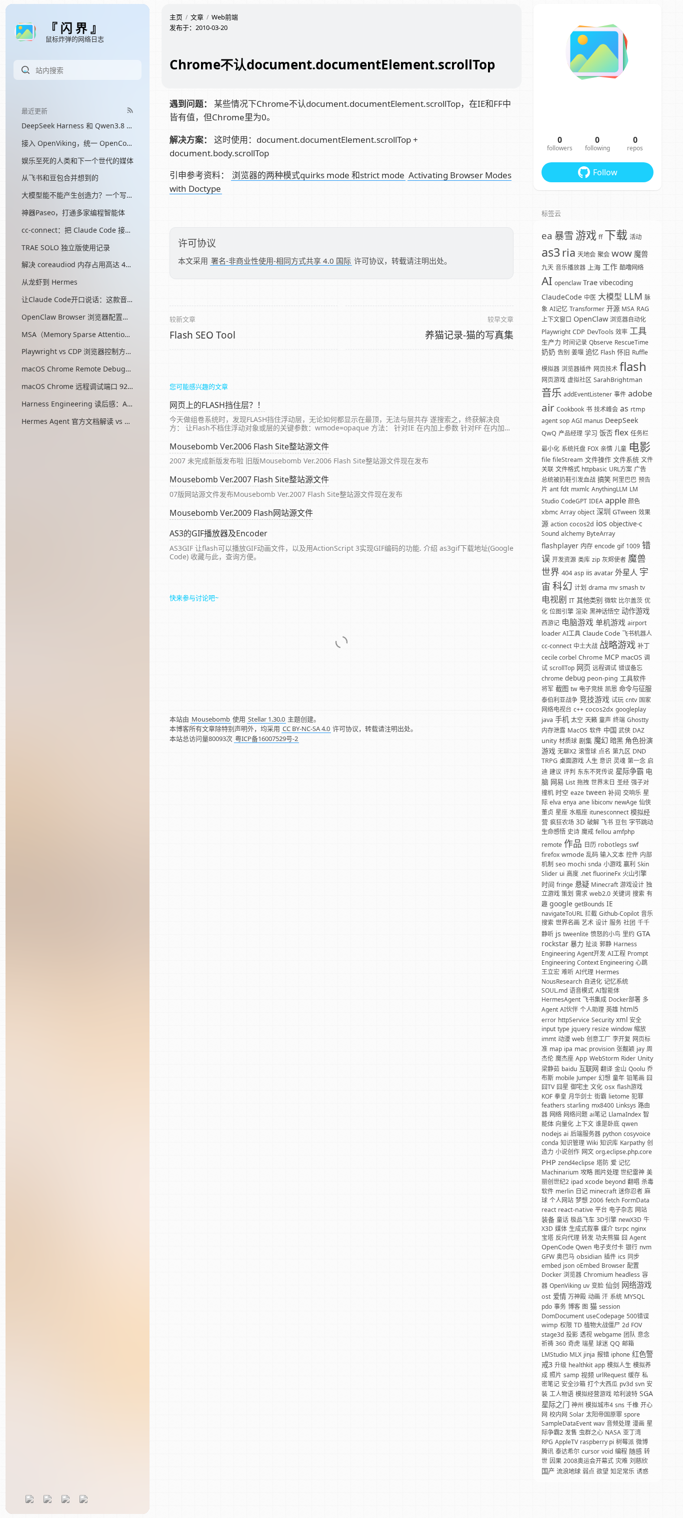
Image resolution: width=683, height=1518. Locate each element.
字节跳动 (641, 822)
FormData (636, 1200)
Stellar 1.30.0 (266, 719)
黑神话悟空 (605, 611)
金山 (620, 1069)
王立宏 (551, 972)
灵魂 (620, 761)
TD (578, 1325)
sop (565, 420)
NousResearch (562, 981)
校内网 (559, 1414)
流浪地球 (568, 1471)
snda (595, 864)
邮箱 (628, 1343)
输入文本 (612, 854)
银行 (632, 1247)
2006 (597, 1200)
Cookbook (570, 409)
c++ (579, 709)
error (549, 1020)
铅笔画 (635, 1078)
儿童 (620, 448)
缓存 (634, 1375)
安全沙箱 (574, 1384)
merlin (565, 1191)
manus (593, 420)
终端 (619, 720)
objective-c (625, 523)
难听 (568, 972)
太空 (577, 720)
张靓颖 (625, 1049)
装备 (548, 1219)
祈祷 (548, 1343)
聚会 (604, 254)
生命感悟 (554, 831)
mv (613, 587)
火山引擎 (634, 873)
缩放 (640, 1029)
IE (609, 903)
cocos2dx (600, 709)
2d (625, 1325)
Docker (552, 1274)
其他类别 (589, 600)
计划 (580, 587)
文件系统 (626, 459)
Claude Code (601, 633)
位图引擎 (562, 611)
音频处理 (618, 1423)
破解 (593, 822)
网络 (556, 1114)
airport (637, 623)
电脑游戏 (578, 622)
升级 (560, 1365)
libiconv (602, 802)
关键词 (621, 893)
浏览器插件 (577, 369)
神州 (578, 1405)
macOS (631, 657)
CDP (578, 332)
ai (566, 1134)
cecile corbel (559, 657)
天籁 (591, 720)
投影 (572, 1334)
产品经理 (570, 433)
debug (575, 678)
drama (597, 587)
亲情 (606, 448)
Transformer (587, 309)
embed (551, 1265)
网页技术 (606, 369)
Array (568, 512)
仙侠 (645, 802)
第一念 (637, 761)
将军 (548, 689)
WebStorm (604, 1058)
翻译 (606, 1069)
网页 (583, 667)
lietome (619, 1096)
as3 (551, 252)
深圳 (603, 511)
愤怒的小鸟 (605, 934)
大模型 (610, 296)
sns (619, 1405)
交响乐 (632, 792)
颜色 (634, 501)
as (624, 408)
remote (552, 844)
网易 (557, 781)
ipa (568, 1049)
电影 (639, 446)
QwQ (549, 433)
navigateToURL (562, 913)
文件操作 (598, 459)
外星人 (626, 572)
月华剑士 (580, 1096)
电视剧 (554, 599)
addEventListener (588, 394)
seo (561, 864)
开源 (613, 308)
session (609, 1306)
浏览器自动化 (628, 319)
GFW (548, 1256)
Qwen (584, 1247)
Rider (628, 1058)
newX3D (630, 1219)
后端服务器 (585, 1134)
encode (604, 546)
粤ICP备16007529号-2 (266, 738)
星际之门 (556, 1404)
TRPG (550, 761)
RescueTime (631, 342)
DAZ (638, 730)
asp (579, 573)
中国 (610, 730)
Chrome (590, 657)
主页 (176, 16)
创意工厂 (598, 1039)
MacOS (578, 730)
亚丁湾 (632, 1432)
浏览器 (573, 1274)
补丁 (644, 646)
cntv (631, 700)
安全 (636, 1020)
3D (580, 821)
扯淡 (592, 944)
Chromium (598, 1274)
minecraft (603, 1191)
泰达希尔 (568, 1451)
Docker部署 (624, 999)
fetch (613, 1200)
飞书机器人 (637, 633)
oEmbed (588, 1265)
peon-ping (602, 678)
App (582, 1058)
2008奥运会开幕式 (589, 1461)
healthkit (580, 1365)
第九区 (621, 751)
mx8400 (603, 1105)
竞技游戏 (595, 699)
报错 (603, 1354)
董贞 (548, 812)
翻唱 (634, 1181)
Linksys (626, 1105)
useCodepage (605, 1316)
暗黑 (616, 740)
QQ (615, 1343)
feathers (553, 1105)
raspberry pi (597, 1442)
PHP (549, 1162)
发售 (571, 1432)
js (558, 933)
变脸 (598, 1285)
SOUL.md (555, 990)
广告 (640, 469)
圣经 (623, 782)
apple (615, 500)
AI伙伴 (569, 1009)
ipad (577, 1181)
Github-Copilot (619, 913)
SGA (646, 1393)
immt (549, 1039)
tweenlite (575, 934)
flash (633, 366)
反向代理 (568, 1237)
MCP (611, 657)
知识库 (609, 1142)
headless (627, 1274)
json (568, 1265)
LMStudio (555, 1354)
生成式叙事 (584, 1228)
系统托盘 (574, 448)
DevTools (600, 332)
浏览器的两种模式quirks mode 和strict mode (318, 175)
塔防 (602, 1162)
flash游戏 (629, 1087)
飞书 (607, 822)
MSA (628, 309)
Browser (613, 1265)
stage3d (553, 1334)
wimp (550, 1325)
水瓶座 (579, 812)
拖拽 (583, 782)
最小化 (551, 448)
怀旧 (623, 352)
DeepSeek (621, 420)
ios (601, 523)
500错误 (637, 1316)
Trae (590, 282)
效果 (644, 512)
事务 (560, 1306)
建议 (556, 771)
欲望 (602, 1471)
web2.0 (600, 893)
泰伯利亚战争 (560, 700)
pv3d (626, 1384)
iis (589, 572)
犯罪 (638, 1096)
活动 (636, 237)
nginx (638, 1228)
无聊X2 (567, 751)
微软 (610, 600)
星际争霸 (630, 771)
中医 (590, 297)
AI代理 (585, 972)
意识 (606, 761)
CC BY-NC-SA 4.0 (306, 728)
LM (634, 489)
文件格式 (568, 469)
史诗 (574, 831)
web (578, 1038)
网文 (588, 1151)
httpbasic (594, 469)
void (607, 1451)
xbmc (550, 511)
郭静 (606, 944)
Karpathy (632, 1142)
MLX (576, 1354)
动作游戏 (636, 611)
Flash (607, 352)
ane (584, 801)
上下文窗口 (557, 319)
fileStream (567, 459)
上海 (594, 267)
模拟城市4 (599, 1405)
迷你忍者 (630, 1191)
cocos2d (582, 524)
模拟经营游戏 (594, 1394)
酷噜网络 (632, 267)
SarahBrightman (618, 380)
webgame (608, 1334)
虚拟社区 (580, 380)
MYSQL (634, 1296)
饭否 (606, 432)
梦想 (582, 1200)
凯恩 (611, 689)
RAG (642, 309)
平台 (601, 1209)
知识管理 (572, 1142)
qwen (630, 1124)
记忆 (624, 1162)
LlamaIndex (624, 1114)
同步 (634, 1256)
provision (601, 1049)
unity (549, 740)
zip (596, 559)
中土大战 (586, 646)
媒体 (561, 1228)
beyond (615, 1181)
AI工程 (617, 953)
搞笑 (604, 479)
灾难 (622, 1461)
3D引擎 (606, 1219)
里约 (628, 934)
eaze (577, 792)
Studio (550, 501)
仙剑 (613, 1285)
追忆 (592, 352)
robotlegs (612, 844)
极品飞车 (582, 1219)
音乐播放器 (571, 267)
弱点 (588, 1471)
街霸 (600, 1096)
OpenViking (565, 1285)
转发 (588, 1237)
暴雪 (564, 235)
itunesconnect (609, 812)
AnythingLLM (610, 489)
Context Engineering (605, 962)
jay (640, 1049)
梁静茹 (551, 1069)
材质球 (568, 741)
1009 (633, 546)
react (549, 1209)
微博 (642, 1442)
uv (586, 1285)
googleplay (631, 709)
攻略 (586, 1172)
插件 (610, 1256)
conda (550, 1142)
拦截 (591, 913)
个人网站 (562, 1200)
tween (596, 792)
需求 (582, 893)
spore (632, 1414)
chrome (552, 678)
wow (622, 253)
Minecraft (604, 884)
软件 (596, 730)
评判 (570, 771)
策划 (568, 893)
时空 (562, 792)
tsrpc (622, 1228)
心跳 (642, 962)
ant (554, 489)
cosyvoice (637, 1134)
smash (629, 587)
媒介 (607, 1228)
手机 (562, 719)
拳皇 (560, 1096)
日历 (590, 844)
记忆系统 (616, 981)
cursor (591, 1451)
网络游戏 (637, 1285)
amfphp (623, 831)
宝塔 (548, 1237)
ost (546, 1296)
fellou (603, 831)
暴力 (577, 943)
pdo (547, 1306)
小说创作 (568, 1151)
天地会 (587, 254)
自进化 (593, 981)
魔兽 (641, 254)
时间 (548, 884)
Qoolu (636, 1069)
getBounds (589, 904)
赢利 (630, 864)
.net (585, 873)
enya (569, 802)
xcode (594, 1181)
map (556, 1049)
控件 (632, 854)
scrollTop (562, 668)
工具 (638, 331)
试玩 (618, 700)
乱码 (592, 854)
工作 (610, 267)
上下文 (585, 1124)
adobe (640, 393)
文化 (596, 1087)
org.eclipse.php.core (624, 1151)
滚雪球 (587, 751)
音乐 (552, 392)
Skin (643, 864)
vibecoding (616, 282)
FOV (636, 1325)
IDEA (596, 501)
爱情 (559, 1296)
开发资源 (564, 559)
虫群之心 (591, 1432)
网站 (641, 1209)
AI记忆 (559, 309)
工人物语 (562, 1394)
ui (562, 873)
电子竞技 (591, 689)
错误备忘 (630, 668)
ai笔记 (598, 1114)
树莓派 (625, 1442)
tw (573, 689)
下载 (616, 235)
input (549, 1029)
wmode (573, 854)
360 (561, 1343)
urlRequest (611, 1375)
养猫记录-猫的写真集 (469, 335)
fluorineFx (606, 873)
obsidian (589, 1256)
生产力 (551, 342)
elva (555, 802)
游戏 (586, 235)
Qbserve (600, 342)
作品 (573, 843)
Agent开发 (591, 953)
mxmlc (580, 489)
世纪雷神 (632, 1172)
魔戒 (588, 831)
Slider (550, 873)
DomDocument (563, 1316)
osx (609, 1087)
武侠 (624, 730)
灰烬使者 (614, 559)
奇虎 (574, 1343)
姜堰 (578, 352)
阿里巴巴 (624, 479)
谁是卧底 (608, 1124)
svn (639, 1384)
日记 (582, 1191)
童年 (618, 1078)
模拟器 (551, 369)
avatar (603, 572)
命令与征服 (635, 688)
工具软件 (633, 678)
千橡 (632, 1405)
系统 (616, 1296)
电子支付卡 (609, 1247)
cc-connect (557, 646)
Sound (550, 533)
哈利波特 (626, 1394)
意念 (644, 1334)
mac (580, 1048)
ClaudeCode (562, 297)
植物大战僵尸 (602, 1325)
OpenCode (558, 1246)
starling (578, 1105)
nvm (646, 1247)
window (621, 1029)
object (586, 512)
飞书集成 (594, 999)
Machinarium (560, 1172)
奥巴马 (565, 1256)
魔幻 (601, 740)
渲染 (582, 611)
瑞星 (588, 1343)
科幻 (562, 586)
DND (639, 751)
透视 (586, 1334)
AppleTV (566, 1442)
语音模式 (582, 990)
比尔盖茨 (630, 600)
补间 (614, 792)
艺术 (588, 922)
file (546, 459)
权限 (566, 1325)
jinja (589, 1354)
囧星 (562, 1087)
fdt (564, 488)
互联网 (588, 1068)
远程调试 (604, 668)
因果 (556, 1461)
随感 (635, 1451)
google (561, 903)
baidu (569, 1069)
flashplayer (560, 545)
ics (622, 1256)
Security (603, 1020)
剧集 (585, 740)
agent (550, 420)
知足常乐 (622, 1471)
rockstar (555, 943)
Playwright (556, 332)
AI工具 (571, 633)
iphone (620, 1354)
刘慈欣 (639, 1461)
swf (633, 844)
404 (567, 572)
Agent (638, 1237)
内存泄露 (554, 730)
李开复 (621, 1039)
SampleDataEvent (567, 1423)
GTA (643, 933)
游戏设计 (632, 884)
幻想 (604, 1078)
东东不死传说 (596, 771)
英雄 (612, 1009)
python (612, 1134)
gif (620, 546)
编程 (621, 1451)
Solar (577, 1414)
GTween (624, 511)
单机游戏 (611, 622)
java (547, 720)
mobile (565, 1078)
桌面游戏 (572, 761)
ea (547, 235)
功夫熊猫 (608, 1237)
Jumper (586, 1078)
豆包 (621, 822)
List (570, 782)
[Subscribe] (130, 110)
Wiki (592, 1142)
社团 (630, 922)
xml (622, 1019)
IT (571, 600)
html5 (629, 1009)
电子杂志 (621, 1209)
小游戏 (613, 864)
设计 (602, 922)
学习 (591, 432)
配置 (633, 1265)
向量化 (565, 1124)
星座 (562, 812)
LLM (633, 296)
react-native (575, 1209)
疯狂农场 (562, 822)
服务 (616, 922)
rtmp (638, 409)
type (564, 1029)
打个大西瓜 (603, 1384)
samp (571, 1375)
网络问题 (576, 1114)
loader (551, 633)
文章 (197, 16)
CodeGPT (574, 501)
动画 (594, 1296)
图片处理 (606, 1172)
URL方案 (620, 469)
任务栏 (639, 433)
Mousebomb (211, 719)
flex (621, 432)
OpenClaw (591, 319)
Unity (646, 1058)
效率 (622, 332)
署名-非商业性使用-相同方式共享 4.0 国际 (281, 261)
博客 (574, 1306)
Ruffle (640, 352)
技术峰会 (606, 409)
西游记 (551, 623)
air (548, 407)
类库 (584, 559)
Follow (605, 172)
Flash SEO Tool (203, 335)
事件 (620, 394)
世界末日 (603, 782)
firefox (551, 854)
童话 (562, 1219)
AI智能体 (608, 990)
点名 (604, 751)
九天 (548, 267)
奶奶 (549, 352)
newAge (625, 802)
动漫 (564, 1039)
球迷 (602, 1343)
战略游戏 (618, 645)
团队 (630, 1334)
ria (569, 252)
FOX (593, 448)
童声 (605, 720)
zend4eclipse (576, 1162)
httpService (574, 1020)
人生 (592, 761)
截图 (562, 688)
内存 (586, 546)
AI (547, 281)
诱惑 (642, 1471)
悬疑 (582, 884)
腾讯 (548, 1451)
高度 (572, 873)
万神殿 (577, 1296)
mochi (577, 864)
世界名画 (568, 922)
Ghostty (637, 720)
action (559, 524)
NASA (613, 1432)
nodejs (552, 1133)
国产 (548, 1471)
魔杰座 (565, 1058)
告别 (564, 352)
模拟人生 (619, 1365)
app (599, 1365)
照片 (556, 1375)
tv (642, 587)
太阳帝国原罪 (604, 1414)
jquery (581, 1029)
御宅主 (579, 1087)
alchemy (572, 533)
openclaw (567, 283)
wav (599, 1423)
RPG (547, 1442)
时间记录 (575, 342)
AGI (577, 420)
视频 (587, 1374)
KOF (547, 1096)
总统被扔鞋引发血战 (569, 479)
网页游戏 (554, 380)
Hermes (607, 971)
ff (600, 237)
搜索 (638, 893)
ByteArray (600, 533)
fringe (564, 884)
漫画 (638, 1423)
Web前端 (225, 16)
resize (600, 1029)
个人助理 (592, 1009)
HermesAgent (561, 999)
